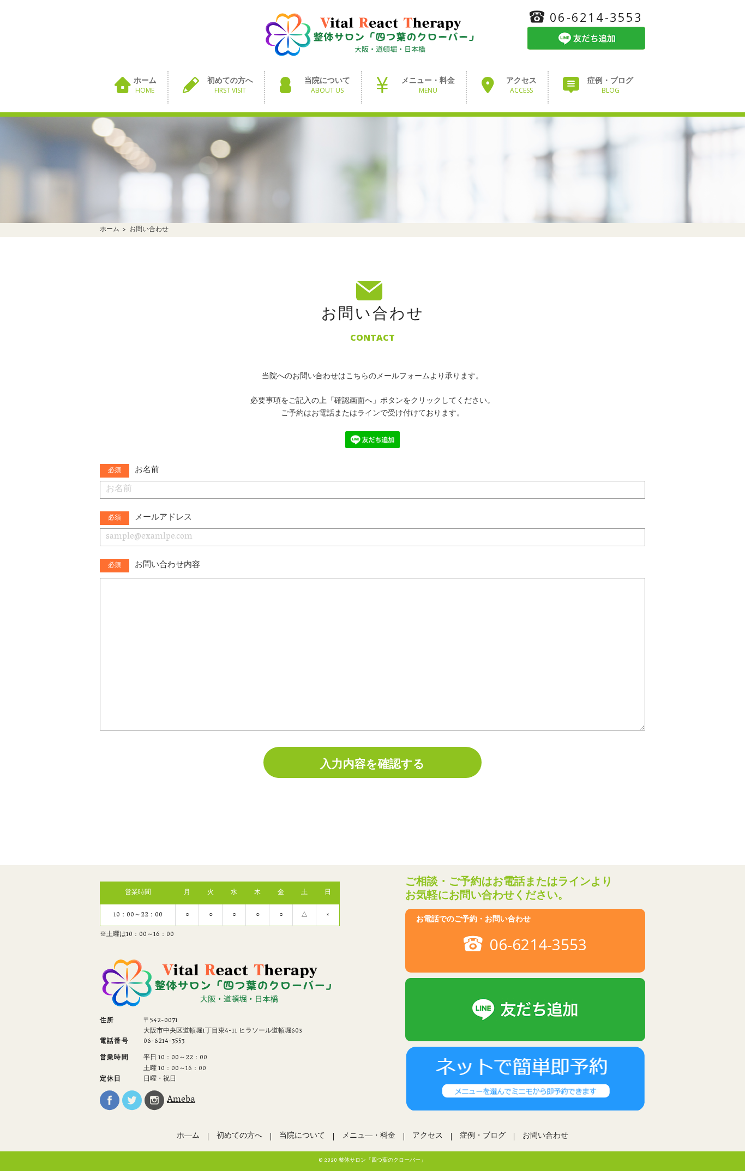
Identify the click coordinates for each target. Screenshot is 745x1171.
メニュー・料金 (428, 85)
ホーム (145, 85)
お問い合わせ (545, 1136)
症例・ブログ (610, 85)
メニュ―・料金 (368, 1136)
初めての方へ (230, 85)
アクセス (521, 85)
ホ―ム (188, 1136)
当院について (327, 85)
